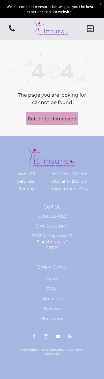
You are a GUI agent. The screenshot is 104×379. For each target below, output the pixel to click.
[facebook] (34, 337)
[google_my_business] (70, 337)
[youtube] (58, 337)
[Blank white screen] (12, 31)
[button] (90, 29)
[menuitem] (52, 279)
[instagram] (46, 337)
